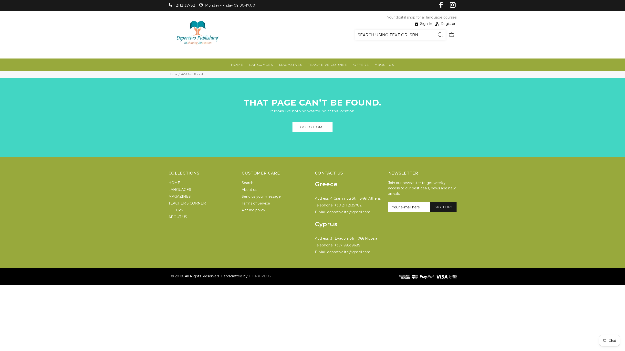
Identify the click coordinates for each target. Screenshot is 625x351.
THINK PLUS (260, 276)
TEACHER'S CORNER (327, 64)
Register (448, 23)
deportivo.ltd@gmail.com (348, 212)
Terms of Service (256, 203)
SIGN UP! (443, 207)
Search (247, 183)
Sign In (426, 23)
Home (172, 74)
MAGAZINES (290, 64)
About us (249, 189)
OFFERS (361, 64)
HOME (237, 64)
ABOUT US (384, 64)
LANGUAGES (261, 64)
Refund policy (253, 210)
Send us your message (261, 196)
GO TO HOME (312, 127)
